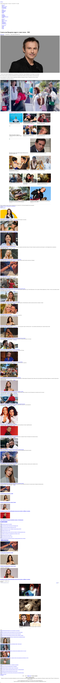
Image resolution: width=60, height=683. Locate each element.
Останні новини (3, 521)
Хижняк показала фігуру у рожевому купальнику (9, 664)
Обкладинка (4, 10)
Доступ (3, 14)
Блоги (3, 28)
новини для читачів (3, 674)
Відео (3, 27)
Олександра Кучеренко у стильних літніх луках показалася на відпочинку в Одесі (14, 657)
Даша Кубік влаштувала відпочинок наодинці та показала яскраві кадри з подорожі (12, 338)
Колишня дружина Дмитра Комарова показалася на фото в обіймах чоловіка (11, 391)
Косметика (3, 11)
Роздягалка (15, 339)
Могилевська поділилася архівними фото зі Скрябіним (8, 666)
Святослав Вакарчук (3, 206)
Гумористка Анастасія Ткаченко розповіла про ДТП (8, 246)
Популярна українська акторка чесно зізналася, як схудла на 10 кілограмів (11, 632)
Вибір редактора (4, 540)
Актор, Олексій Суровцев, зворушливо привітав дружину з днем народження (12, 449)
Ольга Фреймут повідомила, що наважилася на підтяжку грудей (10, 533)
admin (8, 220)
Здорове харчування (5, 16)
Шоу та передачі (4, 6)
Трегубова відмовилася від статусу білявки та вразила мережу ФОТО (10, 259)
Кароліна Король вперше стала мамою (6, 524)
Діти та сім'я (4, 7)
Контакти (3, 15)
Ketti (8, 248)
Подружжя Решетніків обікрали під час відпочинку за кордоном (10, 349)
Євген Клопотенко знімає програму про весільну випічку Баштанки (10, 377)
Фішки (3, 26)
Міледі (3, 17)
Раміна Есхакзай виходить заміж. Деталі (6, 325)
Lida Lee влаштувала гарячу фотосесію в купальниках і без (9, 231)
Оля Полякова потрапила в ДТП (5, 276)
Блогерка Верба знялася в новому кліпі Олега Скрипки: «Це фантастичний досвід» (12, 288)
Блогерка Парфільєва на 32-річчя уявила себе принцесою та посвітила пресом (12, 483)
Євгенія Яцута (13, 206)
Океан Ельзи (9, 206)
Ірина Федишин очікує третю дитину (6, 314)
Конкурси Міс (4, 8)
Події (3, 5)
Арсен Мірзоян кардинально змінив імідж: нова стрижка (8, 463)
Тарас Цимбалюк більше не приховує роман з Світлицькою (11, 519)
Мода (3, 9)
